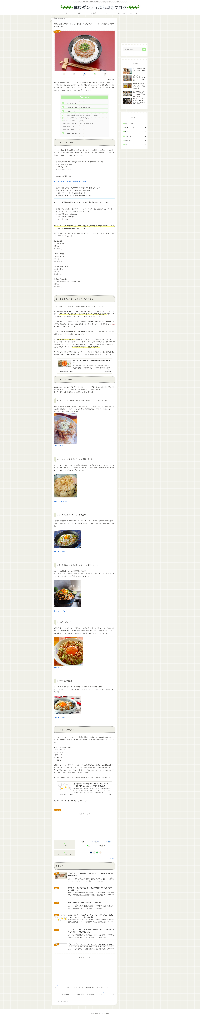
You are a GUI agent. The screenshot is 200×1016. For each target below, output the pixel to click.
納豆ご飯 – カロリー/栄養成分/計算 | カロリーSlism (70, 181)
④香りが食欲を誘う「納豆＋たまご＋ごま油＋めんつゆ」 (78, 123)
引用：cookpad (58, 445)
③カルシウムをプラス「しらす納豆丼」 (74, 121)
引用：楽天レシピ (59, 667)
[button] (105, 74)
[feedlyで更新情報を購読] (97, 852)
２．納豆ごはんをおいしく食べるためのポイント (77, 107)
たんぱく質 (58, 810)
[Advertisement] (84, 826)
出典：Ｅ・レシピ (59, 551)
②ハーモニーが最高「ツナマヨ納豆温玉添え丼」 (76, 118)
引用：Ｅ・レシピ (59, 717)
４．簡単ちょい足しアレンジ (72, 133)
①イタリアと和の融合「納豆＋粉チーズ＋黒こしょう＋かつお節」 (81, 115)
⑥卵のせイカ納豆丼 (68, 129)
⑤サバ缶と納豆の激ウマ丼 (70, 126)
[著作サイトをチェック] (91, 852)
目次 (83, 97)
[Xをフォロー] (94, 852)
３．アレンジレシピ (69, 111)
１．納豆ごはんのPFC (70, 103)
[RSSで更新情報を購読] (100, 852)
